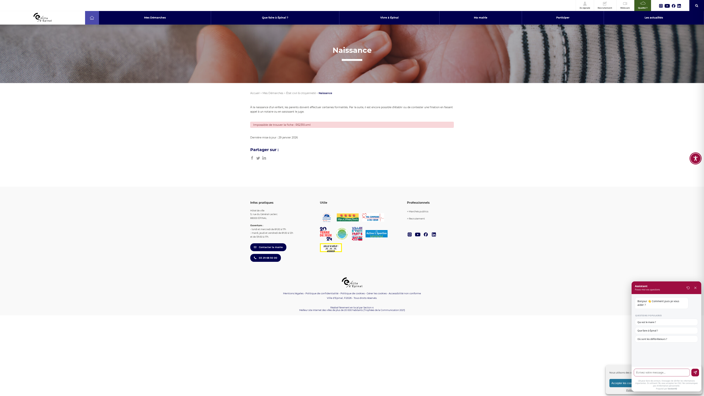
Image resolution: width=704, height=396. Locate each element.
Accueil (255, 93)
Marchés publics (418, 211)
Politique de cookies (352, 293)
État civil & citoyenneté (301, 93)
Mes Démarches (273, 93)
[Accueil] (92, 18)
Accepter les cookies (624, 383)
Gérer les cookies (377, 293)
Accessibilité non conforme (405, 293)
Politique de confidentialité (321, 293)
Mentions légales (293, 293)
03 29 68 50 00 (267, 257)
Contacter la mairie (270, 247)
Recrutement (417, 218)
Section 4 (368, 307)
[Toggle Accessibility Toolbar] (695, 158)
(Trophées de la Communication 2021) (384, 310)
